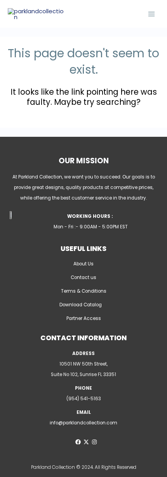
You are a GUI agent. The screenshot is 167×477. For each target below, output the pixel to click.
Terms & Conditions (83, 291)
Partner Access (83, 318)
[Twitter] (86, 441)
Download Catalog (80, 305)
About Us (83, 264)
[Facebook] (78, 441)
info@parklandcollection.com (83, 423)
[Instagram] (94, 441)
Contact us (83, 277)
